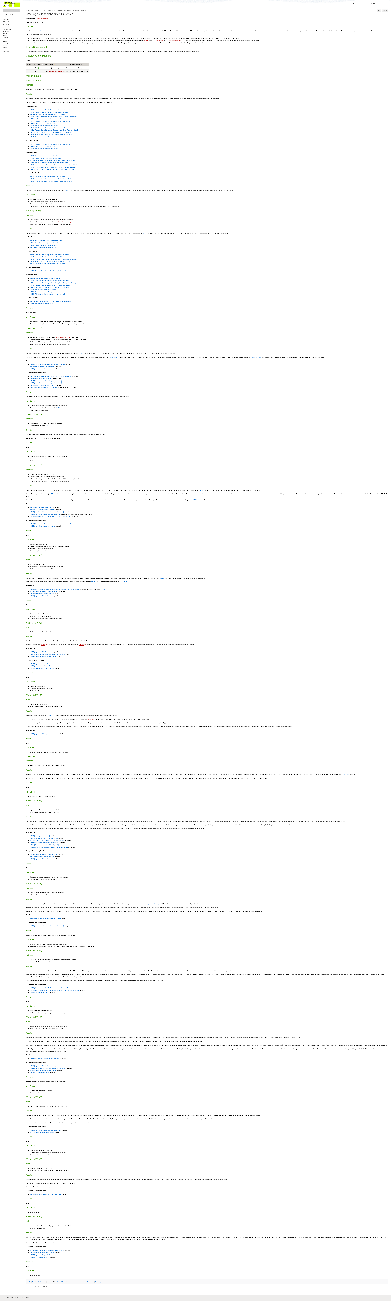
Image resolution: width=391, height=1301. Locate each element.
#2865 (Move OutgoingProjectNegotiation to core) (46, 383)
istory (49, 1282)
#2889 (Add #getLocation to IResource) (42, 509)
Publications (7, 29)
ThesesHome (51, 10)
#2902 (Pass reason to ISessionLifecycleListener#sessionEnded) (50, 516)
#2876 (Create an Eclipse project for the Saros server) (47, 364)
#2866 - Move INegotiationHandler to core (43, 245)
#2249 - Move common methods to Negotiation (45, 156)
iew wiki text (80, 1282)
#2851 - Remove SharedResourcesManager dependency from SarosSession (54, 130)
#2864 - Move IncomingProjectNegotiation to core (46, 240)
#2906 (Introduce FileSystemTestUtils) (42, 593)
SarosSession (159, 40)
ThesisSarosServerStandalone (65, 10)
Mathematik (7, 17)
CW (46, 64)
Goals (51, 64)
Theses (5, 33)
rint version (42, 1282)
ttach (34, 1282)
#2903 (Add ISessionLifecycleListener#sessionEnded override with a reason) (54, 589)
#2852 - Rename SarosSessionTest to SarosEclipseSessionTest (50, 132)
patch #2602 (346, 774)
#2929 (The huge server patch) (40, 836)
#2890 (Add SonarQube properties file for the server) (47, 512)
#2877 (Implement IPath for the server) (42, 366)
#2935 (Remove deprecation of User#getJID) (44, 845)
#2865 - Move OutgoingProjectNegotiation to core (46, 243)
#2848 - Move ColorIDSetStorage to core (43, 123)
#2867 (145, 233)
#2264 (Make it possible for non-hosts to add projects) (47, 1250)
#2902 (195, 500)
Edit (379, 10)
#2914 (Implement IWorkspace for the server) (44, 734)
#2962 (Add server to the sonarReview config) (44, 1058)
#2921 (49, 715)
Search (5, 43)
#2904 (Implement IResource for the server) (44, 591)
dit (29, 1282)
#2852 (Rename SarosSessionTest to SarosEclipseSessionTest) (50, 376)
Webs (5, 47)
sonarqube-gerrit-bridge (152, 904)
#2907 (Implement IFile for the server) (42, 596)
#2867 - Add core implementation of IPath (43, 247)
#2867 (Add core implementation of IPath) (43, 387)
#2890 (162, 578)
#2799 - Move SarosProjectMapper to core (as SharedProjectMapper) (52, 160)
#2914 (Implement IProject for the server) (43, 656)
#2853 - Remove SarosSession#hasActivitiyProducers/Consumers (51, 134)
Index (5, 45)
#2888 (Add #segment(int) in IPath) (41, 507)
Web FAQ (6, 21)
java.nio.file (113, 357)
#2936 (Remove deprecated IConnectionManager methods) (49, 847)
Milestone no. (31, 64)
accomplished (75, 64)
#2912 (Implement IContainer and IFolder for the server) (48, 654)
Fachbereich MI (8, 15)
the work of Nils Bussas (39, 31)
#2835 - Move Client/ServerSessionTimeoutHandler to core (49, 162)
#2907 (126, 581)
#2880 (201, 490)
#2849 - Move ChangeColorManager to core (44, 125)
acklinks (72, 1282)
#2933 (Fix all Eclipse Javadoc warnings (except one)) (47, 840)
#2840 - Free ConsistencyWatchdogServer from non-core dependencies (53, 167)
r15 (58, 1282)
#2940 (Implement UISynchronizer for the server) (45, 918)
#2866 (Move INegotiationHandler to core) (43, 385)
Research (6, 27)
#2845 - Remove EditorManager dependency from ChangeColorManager (53, 116)
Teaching (6, 31)
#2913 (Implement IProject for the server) (43, 1070)
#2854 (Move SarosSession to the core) (42, 526)
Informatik (6, 19)
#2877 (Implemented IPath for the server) (43, 664)
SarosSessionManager (174, 40)
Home (7, 25)
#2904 (93, 581)
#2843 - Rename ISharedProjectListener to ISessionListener (49, 112)
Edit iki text (90, 1282)
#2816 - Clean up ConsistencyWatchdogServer (45, 278)
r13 (66, 1282)
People (5, 35)
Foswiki (36, 10)
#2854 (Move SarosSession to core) (41, 378)
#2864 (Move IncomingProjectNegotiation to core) (46, 381)
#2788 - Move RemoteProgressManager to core (45, 158)
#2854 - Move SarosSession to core (41, 137)
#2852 (67, 190)
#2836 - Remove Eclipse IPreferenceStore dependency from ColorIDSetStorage (55, 165)
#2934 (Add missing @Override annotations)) (44, 842)
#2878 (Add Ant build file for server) (41, 369)
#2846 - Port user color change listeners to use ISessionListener (50, 119)
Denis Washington (42, 18)
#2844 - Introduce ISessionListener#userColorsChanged (48, 114)
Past (39, 64)
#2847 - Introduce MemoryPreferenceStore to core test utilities (50, 121)
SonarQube (44, 644)
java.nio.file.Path (255, 357)
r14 (62, 1282)
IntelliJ (146, 40)
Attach (385, 10)
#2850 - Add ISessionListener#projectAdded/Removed (47, 128)
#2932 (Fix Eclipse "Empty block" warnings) (44, 838)
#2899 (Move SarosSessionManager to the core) (45, 514)
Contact (5, 37)
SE (4, 11)
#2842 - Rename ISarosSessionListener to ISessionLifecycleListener (52, 110)
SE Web (42, 10)
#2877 (51, 494)
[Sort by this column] (43, 64)
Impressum (6, 51)
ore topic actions (101, 1282)
